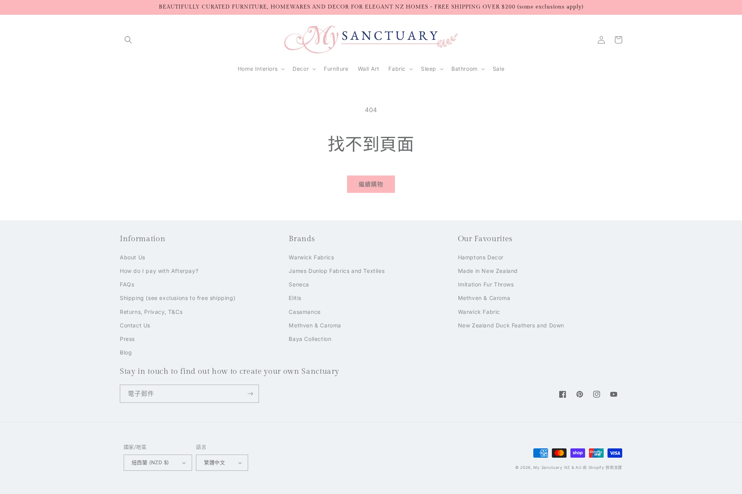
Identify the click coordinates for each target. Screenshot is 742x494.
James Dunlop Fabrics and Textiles (337, 270)
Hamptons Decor (481, 257)
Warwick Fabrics (311, 257)
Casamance (304, 311)
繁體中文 (214, 462)
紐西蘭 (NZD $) (150, 462)
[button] (128, 39)
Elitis (295, 298)
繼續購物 (371, 184)
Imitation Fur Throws (486, 284)
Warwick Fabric (479, 311)
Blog (126, 352)
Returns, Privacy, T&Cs (151, 311)
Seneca (299, 284)
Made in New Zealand (488, 270)
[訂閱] (250, 394)
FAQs (127, 284)
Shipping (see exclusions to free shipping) (177, 298)
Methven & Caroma (315, 325)
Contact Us (135, 325)
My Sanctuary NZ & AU (557, 467)
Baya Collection (310, 339)
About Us (132, 257)
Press (127, 339)
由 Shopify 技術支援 (602, 467)
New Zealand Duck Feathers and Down (511, 325)
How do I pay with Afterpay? (159, 270)
